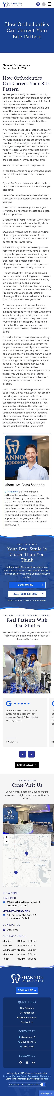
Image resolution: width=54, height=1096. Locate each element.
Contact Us (27, 1022)
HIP (46, 1078)
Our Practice (27, 1008)
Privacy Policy (19, 1076)
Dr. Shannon (11, 491)
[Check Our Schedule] (38, 4)
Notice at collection (16, 1084)
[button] (49, 4)
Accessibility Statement (39, 1076)
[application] (27, 860)
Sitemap (7, 1076)
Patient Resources (27, 1017)
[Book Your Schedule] (44, 4)
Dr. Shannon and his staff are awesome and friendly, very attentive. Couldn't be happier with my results (22, 715)
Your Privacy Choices (32, 1084)
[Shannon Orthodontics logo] (12, 4)
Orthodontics (27, 1012)
